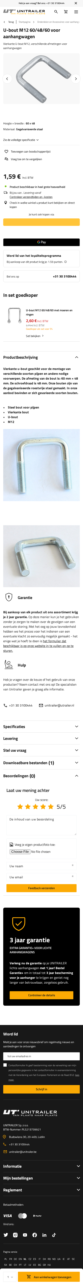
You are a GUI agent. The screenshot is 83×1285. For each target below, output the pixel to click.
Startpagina (24, 22)
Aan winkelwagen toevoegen (52, 1277)
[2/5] (28, 806)
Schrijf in (41, 1089)
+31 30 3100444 (55, 3)
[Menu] (77, 12)
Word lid (10, 1034)
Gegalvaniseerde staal (29, 129)
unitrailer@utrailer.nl (59, 705)
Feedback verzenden (41, 888)
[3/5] (35, 806)
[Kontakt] (41, 1113)
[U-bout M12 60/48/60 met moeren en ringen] (14, 316)
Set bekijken (33, 336)
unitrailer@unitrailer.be (22, 1152)
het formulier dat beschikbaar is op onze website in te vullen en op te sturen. (38, 646)
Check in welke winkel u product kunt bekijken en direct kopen (42, 205)
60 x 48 (30, 123)
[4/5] (43, 806)
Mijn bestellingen (18, 1178)
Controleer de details (41, 995)
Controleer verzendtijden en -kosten (31, 197)
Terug (11, 22)
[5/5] (51, 806)
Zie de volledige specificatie (19, 140)
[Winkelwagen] (66, 12)
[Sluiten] (76, 3)
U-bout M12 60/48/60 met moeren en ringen (49, 312)
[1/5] (20, 806)
